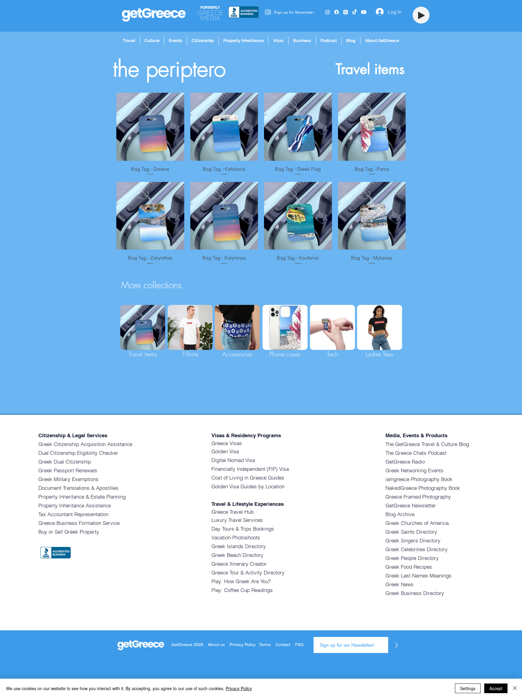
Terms (265, 644)
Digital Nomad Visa (233, 460)
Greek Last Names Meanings (418, 575)
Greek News (399, 584)
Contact (283, 644)
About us (216, 644)
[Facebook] (337, 12)
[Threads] (346, 12)
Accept (495, 688)
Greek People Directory (412, 558)
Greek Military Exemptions (68, 479)
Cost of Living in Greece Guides (247, 477)
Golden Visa (225, 451)
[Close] (514, 688)
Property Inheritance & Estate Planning (82, 496)
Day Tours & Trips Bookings (242, 528)
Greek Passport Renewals (67, 470)
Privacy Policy (243, 644)
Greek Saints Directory (411, 531)
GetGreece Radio (405, 461)
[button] (129, 41)
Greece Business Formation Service (79, 523)
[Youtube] (364, 12)
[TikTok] (355, 12)
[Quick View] (150, 127)
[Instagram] (327, 12)
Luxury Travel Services (237, 520)
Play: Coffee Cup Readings (242, 590)
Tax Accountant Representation (73, 514)
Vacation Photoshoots (235, 537)
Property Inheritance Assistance (74, 505)
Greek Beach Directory (237, 555)
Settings (467, 688)
